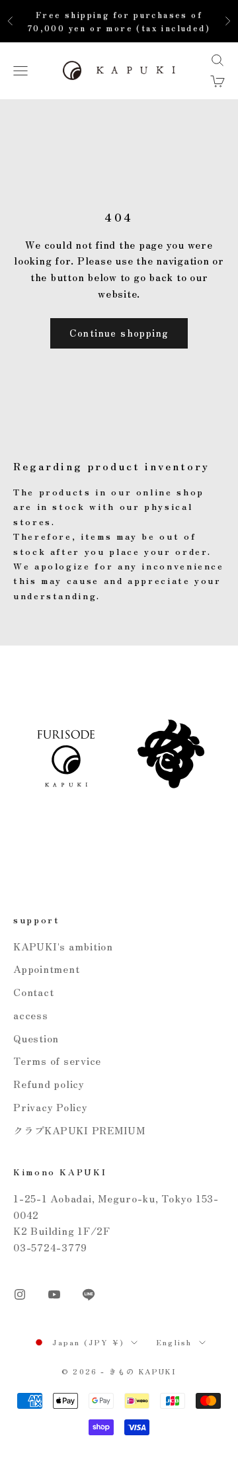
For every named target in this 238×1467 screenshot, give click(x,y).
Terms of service (57, 1061)
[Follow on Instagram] (19, 1294)
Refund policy (49, 1084)
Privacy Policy (50, 1107)
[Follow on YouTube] (54, 1294)
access (30, 1015)
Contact (33, 992)
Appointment (46, 969)
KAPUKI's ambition (63, 946)
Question (36, 1038)
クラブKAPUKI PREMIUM (79, 1130)
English (174, 1342)
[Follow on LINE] (88, 1294)
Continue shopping (119, 332)
